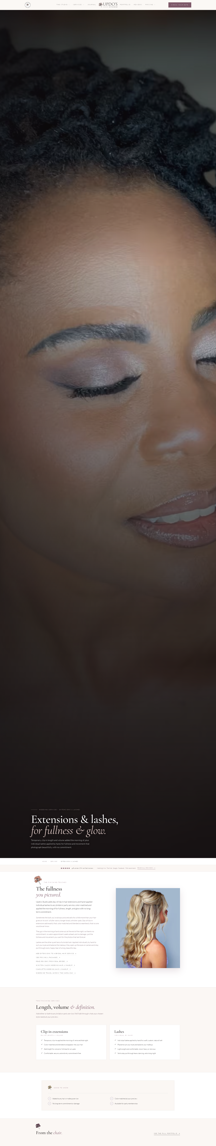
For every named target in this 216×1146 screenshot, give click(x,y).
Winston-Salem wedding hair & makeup (54, 965)
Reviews (138, 4)
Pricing (149, 4)
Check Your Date (179, 5)
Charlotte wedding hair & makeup (52, 969)
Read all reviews (145, 868)
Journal (92, 4)
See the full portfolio (165, 1133)
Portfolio (125, 4)
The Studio (62, 4)
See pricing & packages (47, 957)
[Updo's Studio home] (108, 5)
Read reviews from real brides (50, 961)
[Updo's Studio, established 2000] (28, 5)
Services (77, 4)
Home (44, 861)
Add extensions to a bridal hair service (55, 953)
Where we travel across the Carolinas (54, 973)
